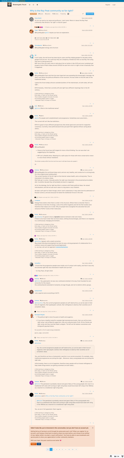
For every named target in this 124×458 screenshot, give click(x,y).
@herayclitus (44, 300)
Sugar (36, 30)
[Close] (93, 428)
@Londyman (43, 214)
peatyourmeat (38, 290)
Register (33, 443)
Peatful (36, 144)
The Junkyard (33, 13)
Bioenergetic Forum (19, 4)
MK (35, 55)
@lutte (42, 115)
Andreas (37, 170)
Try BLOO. (22, 1)
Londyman (37, 200)
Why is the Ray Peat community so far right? (59, 396)
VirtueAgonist (38, 45)
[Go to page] (65, 449)
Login (39, 443)
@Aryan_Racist (43, 30)
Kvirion (36, 73)
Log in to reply (90, 13)
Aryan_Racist (38, 18)
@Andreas (42, 239)
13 (69, 449)
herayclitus (37, 263)
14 (72, 449)
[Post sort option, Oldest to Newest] (83, 14)
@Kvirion (41, 106)
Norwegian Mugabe (40, 314)
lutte (36, 106)
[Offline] (32, 19)
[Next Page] (76, 449)
